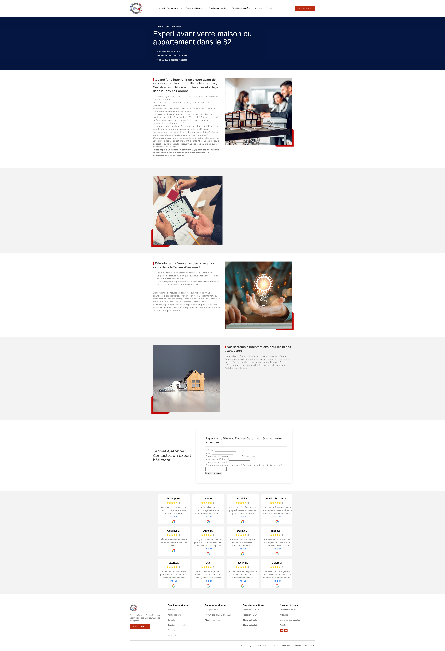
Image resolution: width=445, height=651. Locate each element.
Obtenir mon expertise (213, 473)
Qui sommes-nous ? (175, 8)
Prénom (210, 450)
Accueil (162, 8)
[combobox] (248, 456)
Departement (212, 456)
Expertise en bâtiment (194, 8)
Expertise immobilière (241, 8)
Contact (268, 8)
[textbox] (248, 456)
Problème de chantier (217, 8)
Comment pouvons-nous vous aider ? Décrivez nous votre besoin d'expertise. (243, 465)
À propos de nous (289, 605)
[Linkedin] (281, 630)
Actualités (259, 8)
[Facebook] (286, 630)
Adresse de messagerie (217, 462)
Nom (208, 453)
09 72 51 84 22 (306, 8)
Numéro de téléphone (217, 459)
